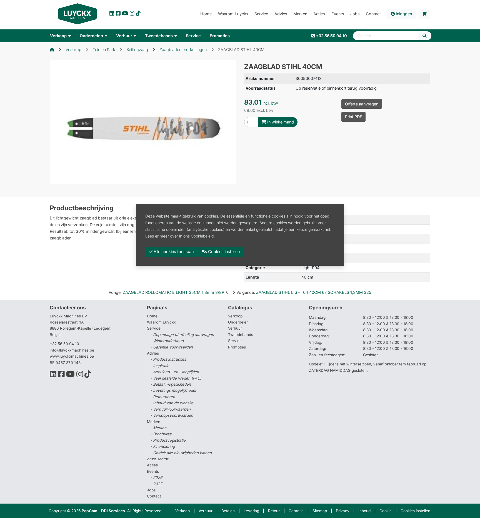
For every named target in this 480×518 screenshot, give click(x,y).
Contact (154, 496)
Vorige (166, 292)
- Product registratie (168, 440)
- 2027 (156, 484)
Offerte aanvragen (361, 104)
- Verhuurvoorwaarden (170, 409)
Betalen (228, 511)
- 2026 (156, 477)
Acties (152, 465)
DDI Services (113, 511)
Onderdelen (238, 322)
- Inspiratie (159, 365)
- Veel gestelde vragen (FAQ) (175, 378)
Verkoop (73, 49)
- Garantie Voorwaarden (171, 347)
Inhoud (364, 511)
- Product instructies (168, 359)
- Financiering (162, 446)
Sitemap (319, 511)
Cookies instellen (415, 511)
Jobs (151, 490)
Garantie (296, 511)
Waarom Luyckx (161, 322)
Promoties (237, 347)
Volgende (303, 292)
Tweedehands (240, 334)
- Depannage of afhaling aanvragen (182, 334)
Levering (251, 511)
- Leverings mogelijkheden (173, 390)
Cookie (385, 511)
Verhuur (235, 328)
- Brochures (160, 434)
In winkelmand (280, 122)
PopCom (89, 511)
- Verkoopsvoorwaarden (171, 415)
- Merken (158, 428)
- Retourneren (162, 397)
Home (152, 316)
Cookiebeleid (202, 236)
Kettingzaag (137, 49)
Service (235, 340)
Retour (274, 511)
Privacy (342, 511)
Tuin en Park (104, 49)
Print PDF (353, 116)
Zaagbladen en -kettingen (183, 49)
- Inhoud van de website (171, 403)
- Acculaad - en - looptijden (174, 372)
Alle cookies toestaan (173, 251)
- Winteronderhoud (167, 340)
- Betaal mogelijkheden (170, 384)
